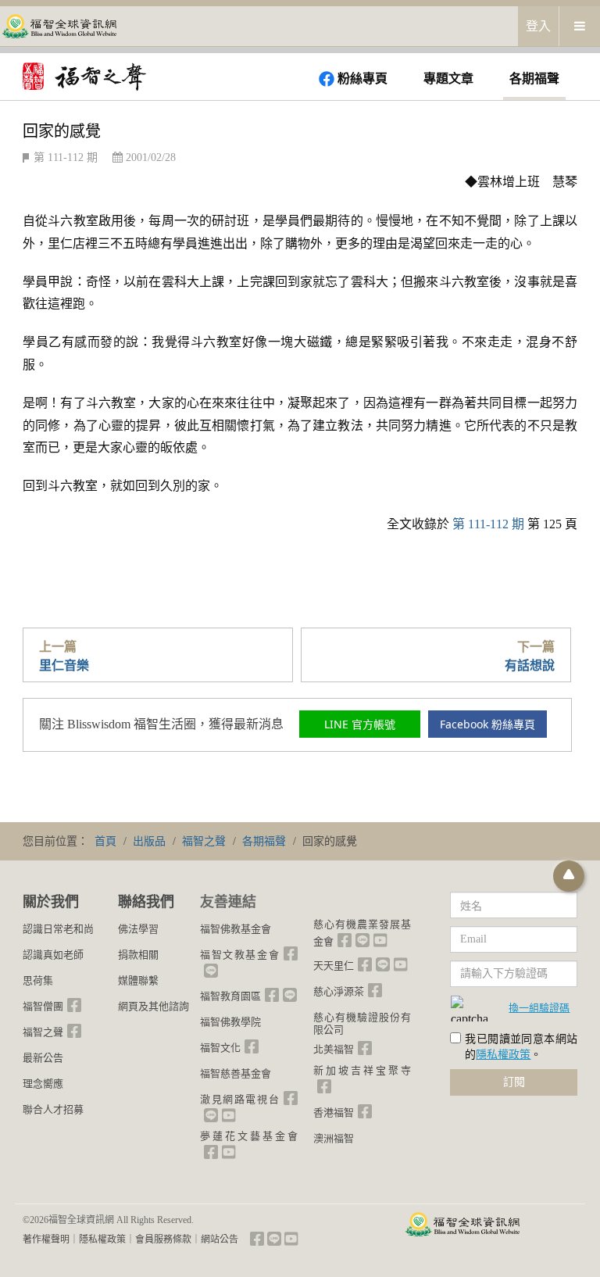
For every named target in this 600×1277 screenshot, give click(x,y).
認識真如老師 (53, 954)
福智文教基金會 (240, 954)
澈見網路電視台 (240, 1099)
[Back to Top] (568, 876)
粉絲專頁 (363, 78)
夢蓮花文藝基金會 (249, 1136)
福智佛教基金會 (235, 929)
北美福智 (333, 1049)
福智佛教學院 (230, 1022)
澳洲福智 (333, 1138)
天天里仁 (333, 965)
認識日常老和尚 (58, 929)
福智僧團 (43, 1006)
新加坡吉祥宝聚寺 (362, 1070)
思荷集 (38, 980)
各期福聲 (534, 78)
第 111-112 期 (66, 157)
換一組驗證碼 (539, 1007)
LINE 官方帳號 (359, 724)
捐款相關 (138, 954)
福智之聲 (43, 1032)
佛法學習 (138, 929)
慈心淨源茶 (338, 991)
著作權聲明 (46, 1239)
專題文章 (448, 78)
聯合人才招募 (53, 1109)
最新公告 (43, 1058)
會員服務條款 (163, 1239)
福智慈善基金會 (235, 1073)
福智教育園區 (230, 996)
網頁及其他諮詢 (153, 1006)
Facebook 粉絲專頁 (487, 724)
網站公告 (219, 1239)
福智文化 (220, 1047)
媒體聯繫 (138, 980)
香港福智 (333, 1112)
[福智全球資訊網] (58, 25)
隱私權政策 (503, 1055)
